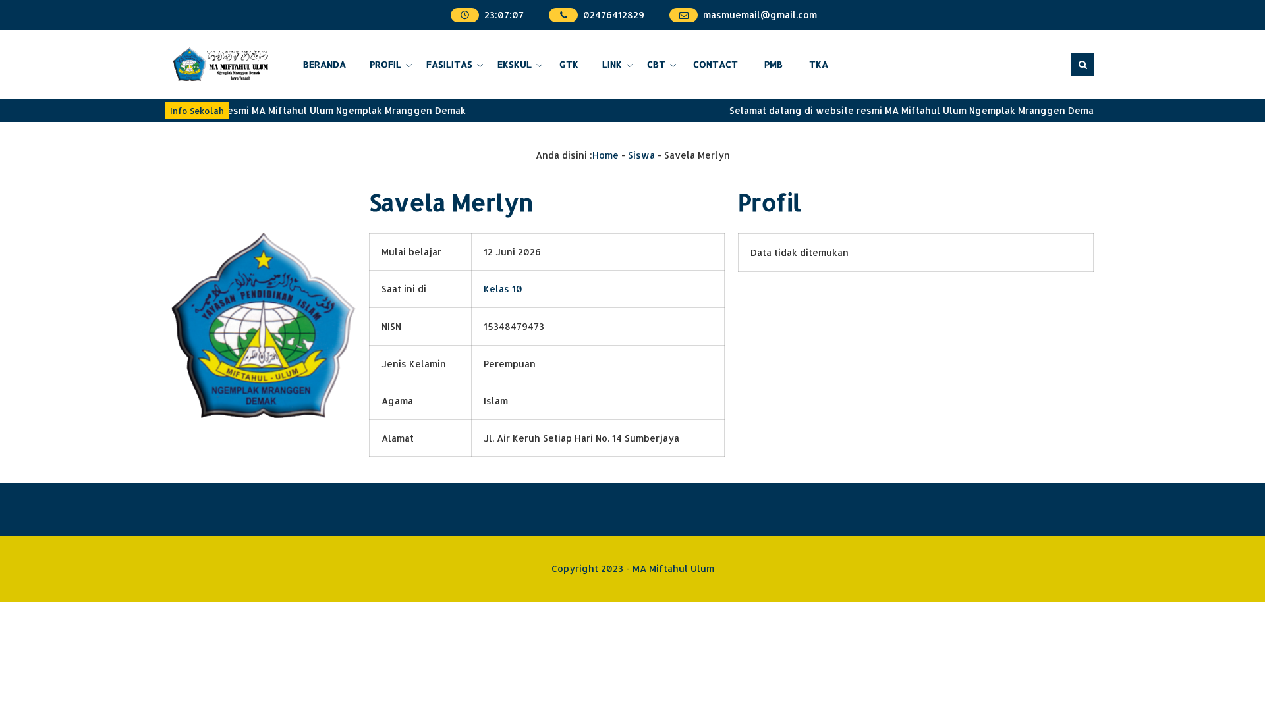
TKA (818, 64)
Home (605, 155)
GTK (568, 64)
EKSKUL (514, 64)
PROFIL (385, 64)
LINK (612, 64)
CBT (656, 64)
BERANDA (324, 64)
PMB (773, 64)
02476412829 (613, 14)
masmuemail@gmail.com (760, 14)
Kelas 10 (503, 288)
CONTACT (715, 64)
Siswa (641, 155)
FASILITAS (449, 64)
